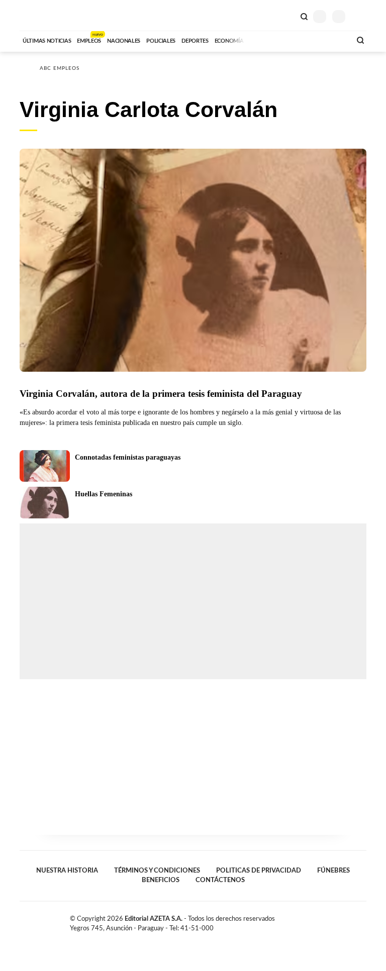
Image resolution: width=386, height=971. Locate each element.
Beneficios (160, 880)
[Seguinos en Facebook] (331, 920)
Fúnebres (333, 871)
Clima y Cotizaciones (287, 15)
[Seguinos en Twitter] (341, 920)
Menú (360, 16)
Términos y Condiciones (157, 871)
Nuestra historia (67, 871)
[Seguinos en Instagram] (362, 920)
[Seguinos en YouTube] (352, 920)
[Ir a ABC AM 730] (290, 40)
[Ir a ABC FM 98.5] (330, 40)
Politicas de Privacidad (258, 871)
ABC (38, 15)
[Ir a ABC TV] (262, 40)
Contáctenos (220, 880)
